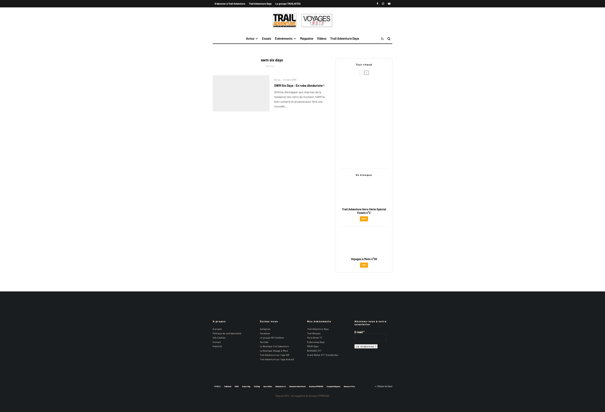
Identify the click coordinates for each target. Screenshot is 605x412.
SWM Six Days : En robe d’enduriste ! (299, 85)
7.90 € (364, 265)
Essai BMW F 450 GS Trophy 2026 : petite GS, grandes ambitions (368, 113)
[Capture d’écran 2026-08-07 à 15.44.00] (345, 158)
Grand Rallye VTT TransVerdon (322, 355)
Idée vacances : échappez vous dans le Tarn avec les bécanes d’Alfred (370, 158)
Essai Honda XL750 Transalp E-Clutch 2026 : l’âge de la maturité (370, 143)
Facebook (265, 333)
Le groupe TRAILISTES (288, 3)
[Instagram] (383, 3)
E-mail (359, 332)
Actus (250, 38)
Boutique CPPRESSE (316, 386)
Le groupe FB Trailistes (272, 337)
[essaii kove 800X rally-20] (345, 83)
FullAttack (227, 386)
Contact (217, 342)
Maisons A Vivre (349, 386)
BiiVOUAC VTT (314, 350)
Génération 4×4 (280, 386)
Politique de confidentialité (227, 333)
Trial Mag (257, 386)
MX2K (237, 386)
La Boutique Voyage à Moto (274, 350)
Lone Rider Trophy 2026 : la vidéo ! (368, 128)
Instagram (265, 329)
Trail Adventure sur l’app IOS (274, 355)
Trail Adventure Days (260, 3)
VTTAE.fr (217, 386)
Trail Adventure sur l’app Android (277, 359)
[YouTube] (389, 3)
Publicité (217, 346)
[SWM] (241, 93)
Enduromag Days (316, 342)
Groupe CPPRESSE (319, 395)
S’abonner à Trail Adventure (230, 3)
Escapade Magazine (333, 386)
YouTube (264, 342)
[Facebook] (377, 3)
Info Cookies (219, 337)
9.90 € (363, 219)
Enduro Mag (246, 386)
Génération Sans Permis (297, 386)
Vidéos (321, 38)
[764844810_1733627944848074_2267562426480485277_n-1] (345, 98)
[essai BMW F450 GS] (345, 113)
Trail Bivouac (314, 333)
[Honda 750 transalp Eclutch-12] (345, 143)
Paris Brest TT (314, 337)
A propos (217, 329)
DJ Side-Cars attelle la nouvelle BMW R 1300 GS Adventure (370, 98)
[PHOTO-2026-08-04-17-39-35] (345, 128)
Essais (266, 38)
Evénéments (283, 38)
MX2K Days (312, 346)
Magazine (306, 38)
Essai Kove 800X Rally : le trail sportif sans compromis (369, 83)
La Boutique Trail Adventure (274, 346)
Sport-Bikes (267, 386)
